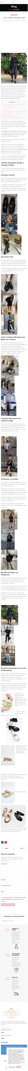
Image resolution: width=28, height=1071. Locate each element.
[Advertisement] (14, 37)
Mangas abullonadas (6, 1035)
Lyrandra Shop (9, 21)
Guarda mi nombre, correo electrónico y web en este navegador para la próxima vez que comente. (13, 899)
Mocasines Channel (8, 106)
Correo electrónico (6, 885)
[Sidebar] (1, 323)
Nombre (3, 879)
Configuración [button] (12, 1067)
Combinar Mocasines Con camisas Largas (12, 113)
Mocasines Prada (8, 108)
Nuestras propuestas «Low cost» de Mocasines (13, 118)
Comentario (4, 864)
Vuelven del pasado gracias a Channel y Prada (13, 104)
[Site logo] (14, 2)
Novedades (16, 9)
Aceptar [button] (18, 1066)
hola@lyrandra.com (7, 1028)
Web (2, 891)
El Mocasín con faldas (7, 114)
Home (10, 9)
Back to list (14, 848)
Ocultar (17, 102)
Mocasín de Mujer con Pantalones (10, 116)
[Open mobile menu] (1, 2)
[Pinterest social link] (5, 842)
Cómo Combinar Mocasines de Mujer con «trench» (14, 111)
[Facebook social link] (2, 842)
